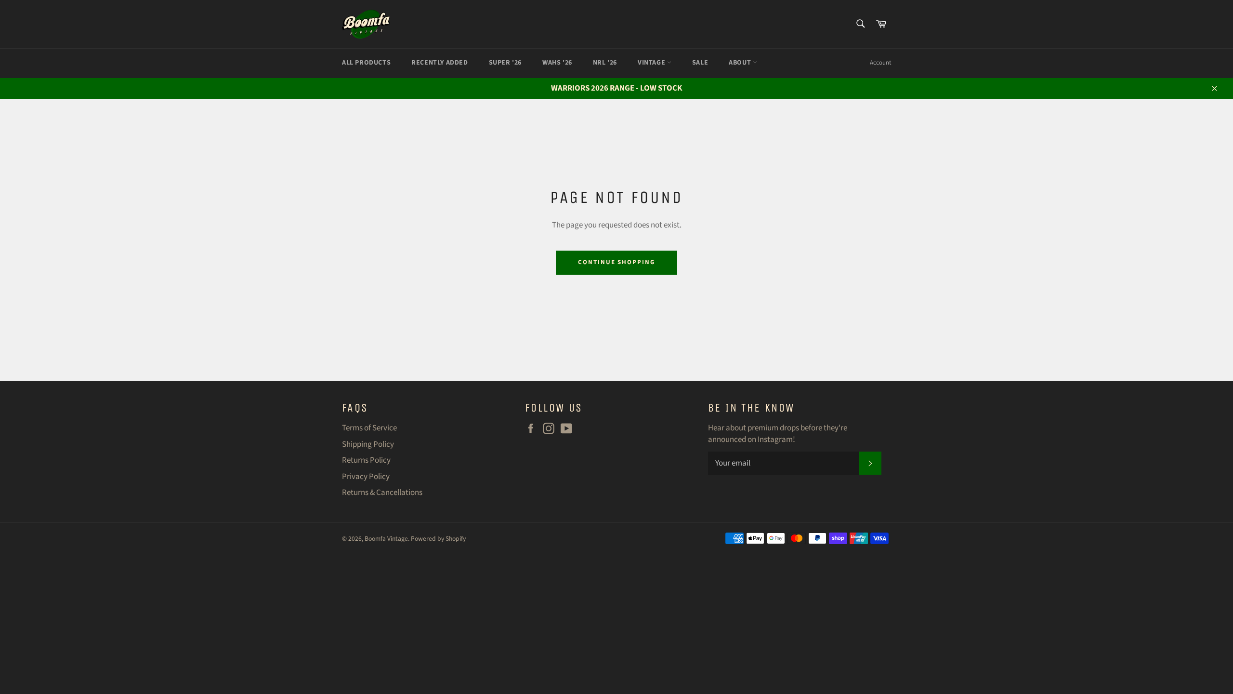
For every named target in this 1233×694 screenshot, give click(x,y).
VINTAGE (652, 62)
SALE (700, 62)
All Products (366, 62)
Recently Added (439, 62)
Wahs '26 (557, 62)
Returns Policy (366, 460)
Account (880, 62)
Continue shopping (616, 262)
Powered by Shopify (438, 538)
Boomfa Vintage (386, 538)
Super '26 (505, 62)
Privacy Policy (366, 476)
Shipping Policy (368, 444)
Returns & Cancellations (382, 492)
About (741, 62)
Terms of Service (369, 428)
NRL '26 (605, 62)
